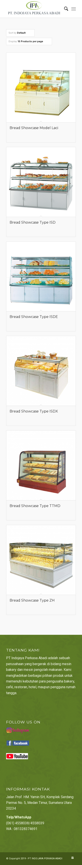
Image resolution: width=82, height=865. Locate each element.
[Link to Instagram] (72, 858)
